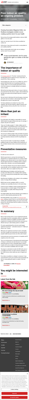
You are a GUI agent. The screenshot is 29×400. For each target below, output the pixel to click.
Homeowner (4, 342)
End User (3, 350)
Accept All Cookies (14, 397)
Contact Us (17, 344)
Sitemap (16, 356)
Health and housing (17, 333)
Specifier (3, 347)
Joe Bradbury (14, 19)
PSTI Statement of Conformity (20, 365)
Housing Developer (5, 353)
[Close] (27, 373)
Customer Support (18, 346)
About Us (17, 342)
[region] (14, 386)
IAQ (10, 333)
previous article (6, 76)
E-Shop (16, 358)
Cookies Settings (14, 389)
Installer (3, 345)
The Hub (16, 349)
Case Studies (17, 351)
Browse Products (18, 339)
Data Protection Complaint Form (21, 370)
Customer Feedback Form (20, 363)
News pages (17, 353)
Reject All (14, 393)
